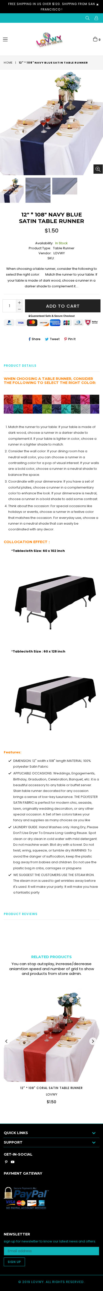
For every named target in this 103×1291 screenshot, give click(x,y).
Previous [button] (6, 1041)
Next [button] (93, 1041)
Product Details (20, 365)
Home (8, 63)
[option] (37, 190)
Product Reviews (21, 914)
